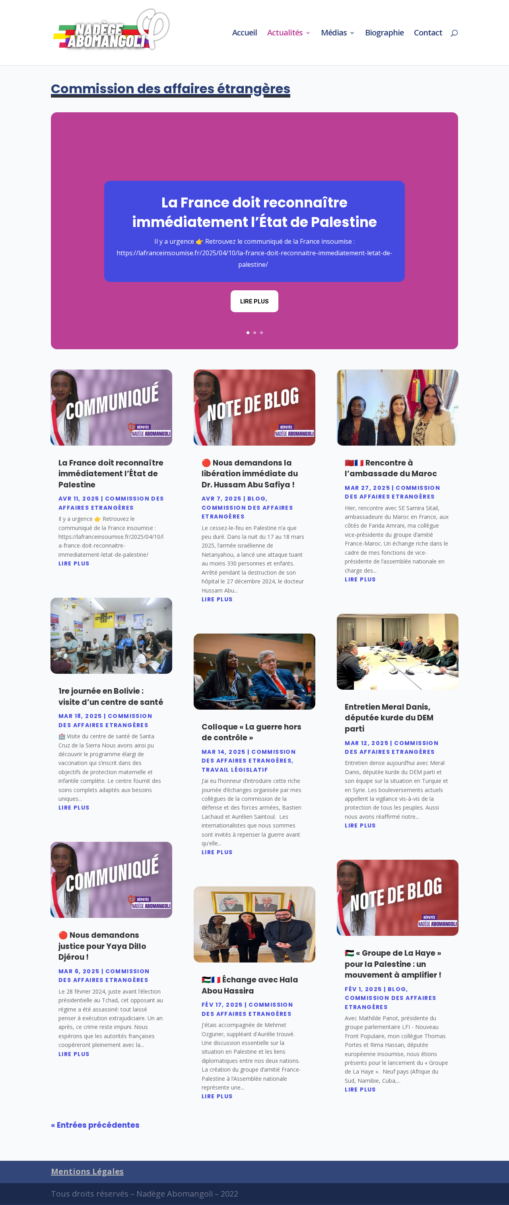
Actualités (285, 34)
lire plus (74, 563)
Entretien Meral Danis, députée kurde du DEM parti (389, 718)
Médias (334, 34)
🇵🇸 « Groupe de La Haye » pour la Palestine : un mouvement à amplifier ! (393, 964)
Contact (428, 34)
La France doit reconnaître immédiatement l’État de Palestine (254, 212)
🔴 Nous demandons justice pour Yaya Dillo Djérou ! (102, 946)
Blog (256, 499)
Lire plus (254, 301)
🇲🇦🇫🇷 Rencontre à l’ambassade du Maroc (391, 468)
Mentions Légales (87, 1171)
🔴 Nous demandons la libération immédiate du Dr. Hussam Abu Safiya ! (250, 474)
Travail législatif (235, 770)
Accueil (244, 34)
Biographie (384, 34)
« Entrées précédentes (95, 1125)
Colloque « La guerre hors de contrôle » (251, 732)
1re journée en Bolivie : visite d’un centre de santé (110, 697)
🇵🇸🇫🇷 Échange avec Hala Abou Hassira (250, 985)
